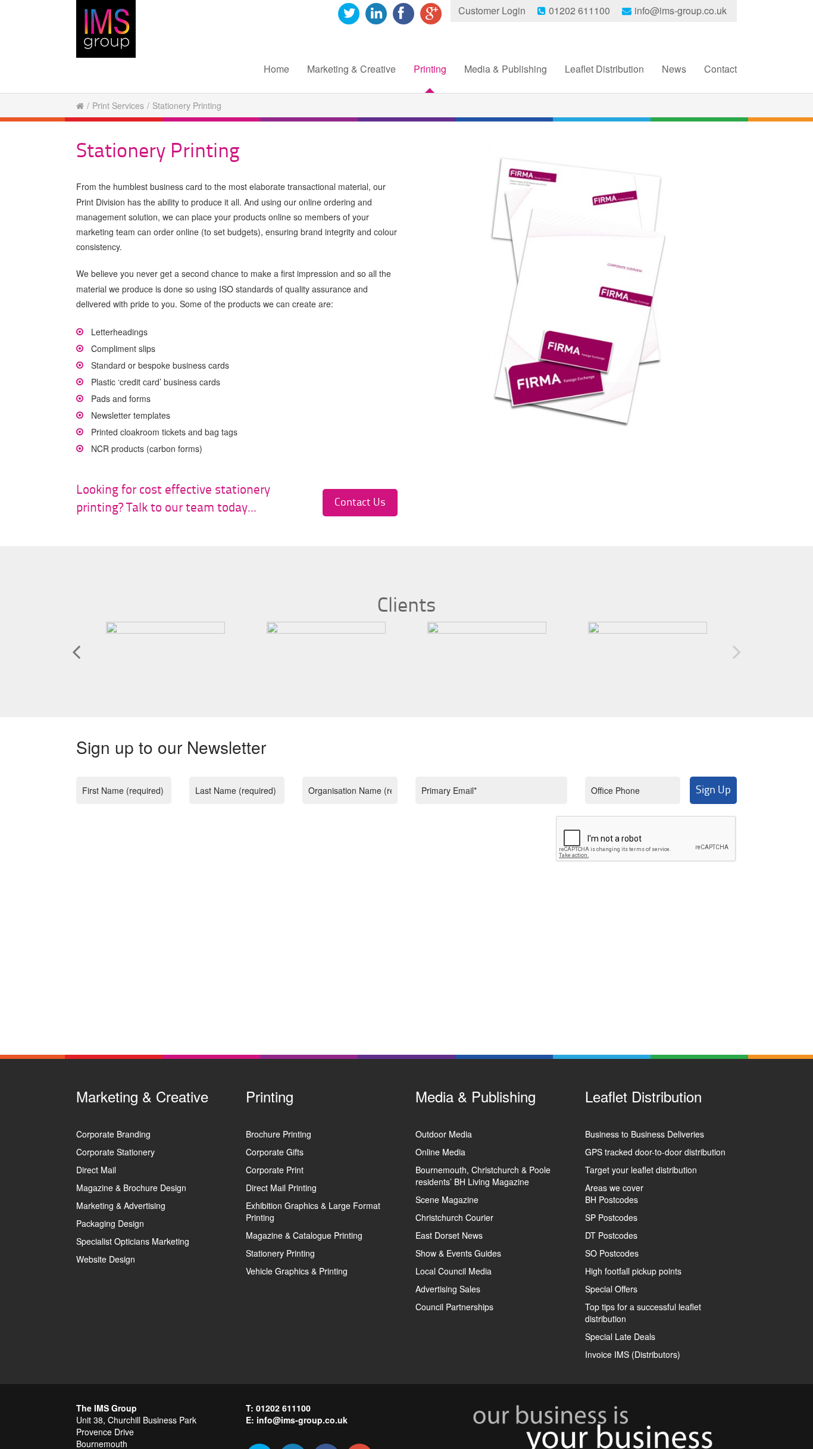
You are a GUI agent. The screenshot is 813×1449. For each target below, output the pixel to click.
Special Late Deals (620, 1336)
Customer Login (492, 10)
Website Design (105, 1259)
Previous (76, 651)
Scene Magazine (447, 1199)
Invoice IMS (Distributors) (632, 1354)
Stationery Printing (280, 1253)
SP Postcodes (611, 1217)
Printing (430, 69)
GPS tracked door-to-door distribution (655, 1152)
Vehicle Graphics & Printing (297, 1271)
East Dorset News (449, 1235)
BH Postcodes (611, 1199)
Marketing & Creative (351, 69)
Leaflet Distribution (604, 69)
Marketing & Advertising (120, 1205)
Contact (720, 69)
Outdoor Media (443, 1134)
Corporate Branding (113, 1134)
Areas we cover (614, 1188)
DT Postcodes (611, 1235)
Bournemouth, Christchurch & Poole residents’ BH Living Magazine (483, 1176)
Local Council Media (453, 1271)
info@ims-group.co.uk (680, 10)
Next (737, 651)
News (674, 69)
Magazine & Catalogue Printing (304, 1235)
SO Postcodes (612, 1253)
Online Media (440, 1152)
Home (276, 69)
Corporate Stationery (115, 1152)
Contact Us (360, 502)
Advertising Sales (447, 1289)
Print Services (118, 105)
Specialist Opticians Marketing (132, 1241)
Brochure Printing (278, 1134)
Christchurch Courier (454, 1217)
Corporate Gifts (275, 1152)
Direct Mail (96, 1170)
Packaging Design (110, 1223)
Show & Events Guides (458, 1253)
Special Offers (611, 1289)
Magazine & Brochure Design (131, 1188)
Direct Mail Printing (281, 1188)
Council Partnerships (454, 1307)
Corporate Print (275, 1170)
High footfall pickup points (633, 1271)
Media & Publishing (505, 69)
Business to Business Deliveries (644, 1134)
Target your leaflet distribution (641, 1170)
